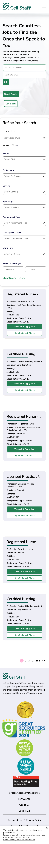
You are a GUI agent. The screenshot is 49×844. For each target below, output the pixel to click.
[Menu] (44, 6)
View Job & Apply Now (24, 326)
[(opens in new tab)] (24, 728)
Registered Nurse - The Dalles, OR (22, 416)
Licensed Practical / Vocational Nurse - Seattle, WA (23, 476)
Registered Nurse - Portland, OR (22, 541)
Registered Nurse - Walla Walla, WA (22, 294)
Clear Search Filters (14, 278)
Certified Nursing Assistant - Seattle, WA (23, 354)
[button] (16, 94)
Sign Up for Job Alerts (24, 333)
